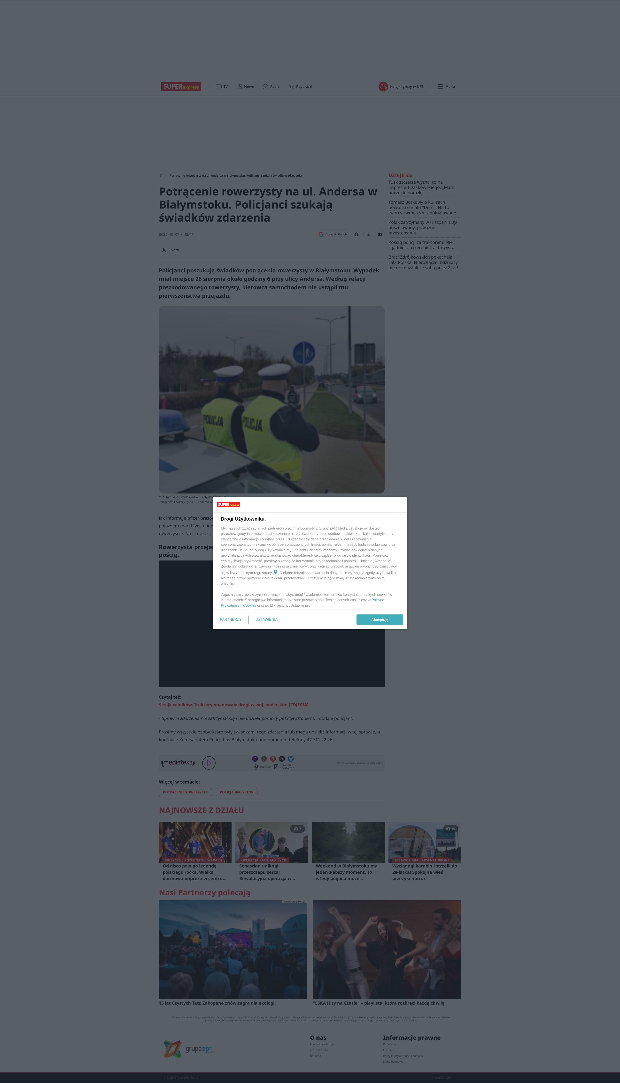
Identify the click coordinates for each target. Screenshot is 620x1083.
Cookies (249, 605)
